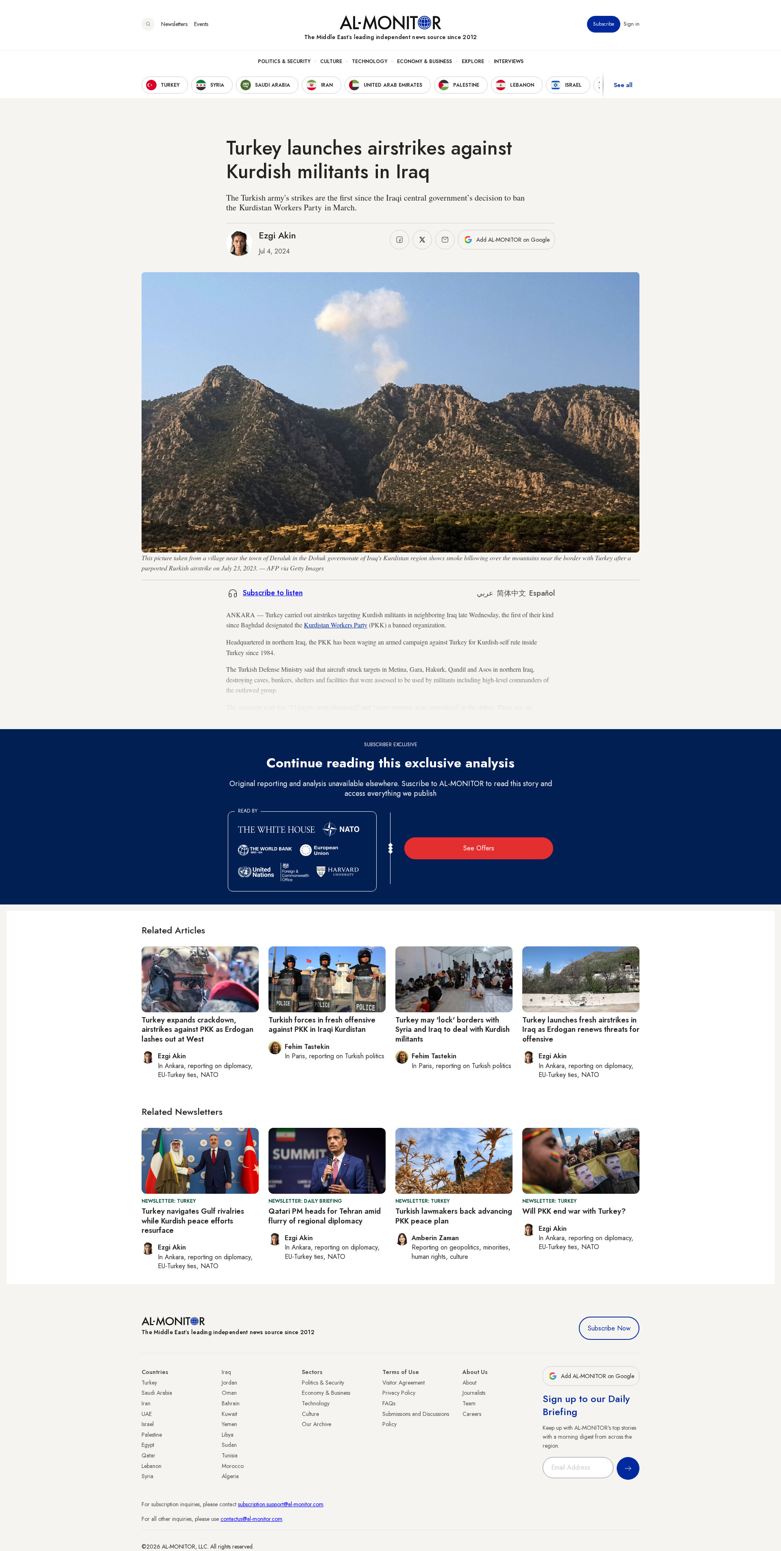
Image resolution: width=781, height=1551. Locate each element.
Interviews (509, 61)
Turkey (149, 1382)
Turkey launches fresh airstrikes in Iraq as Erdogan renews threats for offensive (580, 1029)
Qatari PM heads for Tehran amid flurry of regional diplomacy (324, 1216)
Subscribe (603, 24)
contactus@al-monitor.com (251, 1519)
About (469, 1382)
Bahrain (231, 1403)
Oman (229, 1393)
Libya (227, 1435)
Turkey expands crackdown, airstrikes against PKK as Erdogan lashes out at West (197, 1029)
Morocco (233, 1466)
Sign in (631, 24)
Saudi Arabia (157, 1393)
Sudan (229, 1445)
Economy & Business (424, 61)
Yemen (229, 1424)
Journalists (473, 1393)
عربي (485, 593)
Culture (331, 61)
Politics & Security (284, 61)
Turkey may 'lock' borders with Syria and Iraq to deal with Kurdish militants (452, 1029)
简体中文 (511, 593)
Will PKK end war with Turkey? (574, 1211)
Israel (148, 1424)
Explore (473, 61)
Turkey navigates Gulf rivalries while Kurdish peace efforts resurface (193, 1221)
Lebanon (151, 1466)
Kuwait (229, 1414)
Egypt (148, 1445)
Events (201, 24)
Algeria (230, 1476)
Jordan (229, 1382)
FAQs (388, 1403)
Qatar (148, 1455)
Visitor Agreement (403, 1382)
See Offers (478, 848)
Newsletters (174, 24)
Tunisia (230, 1455)
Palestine (152, 1435)
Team (469, 1403)
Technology (369, 61)
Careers (471, 1414)
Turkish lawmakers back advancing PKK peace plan (453, 1216)
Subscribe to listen (273, 593)
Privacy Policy (398, 1393)
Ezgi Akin (277, 235)
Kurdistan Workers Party (335, 624)
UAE (147, 1414)
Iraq (226, 1372)
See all (623, 85)
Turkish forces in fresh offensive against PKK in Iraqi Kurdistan (321, 1025)
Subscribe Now (609, 1328)
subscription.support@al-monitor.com (280, 1504)
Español (542, 593)
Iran (146, 1403)
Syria (147, 1476)
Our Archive (316, 1424)
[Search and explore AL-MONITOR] (148, 24)
